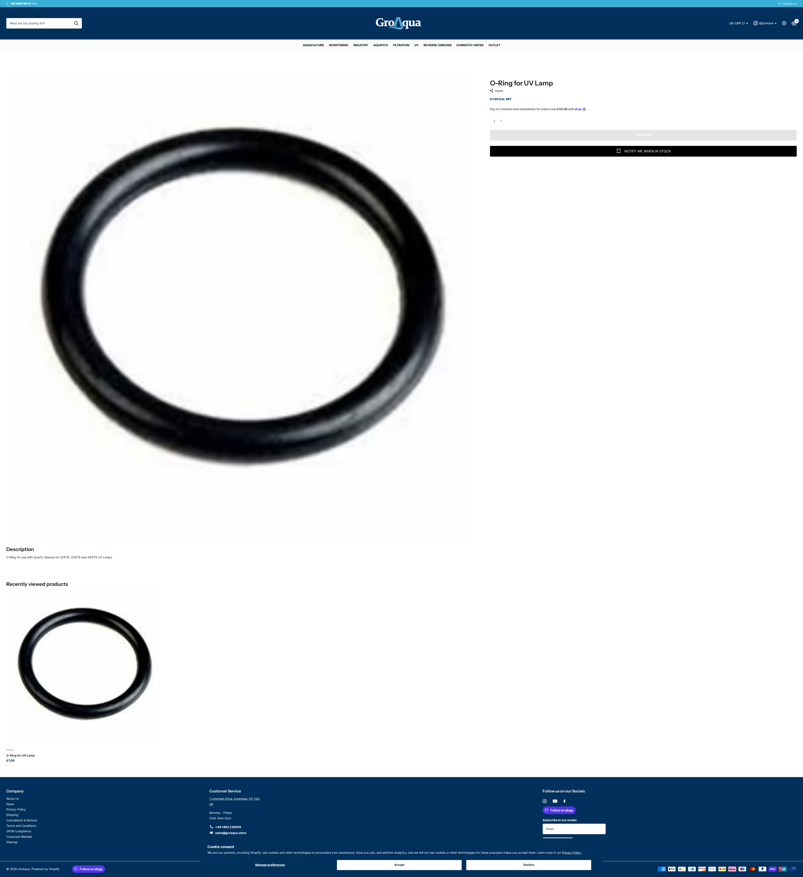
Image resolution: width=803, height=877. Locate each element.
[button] (502, 117)
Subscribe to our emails (560, 820)
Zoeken (76, 23)
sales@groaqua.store (230, 833)
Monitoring (338, 45)
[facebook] (564, 801)
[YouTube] (555, 801)
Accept (399, 865)
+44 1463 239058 (228, 827)
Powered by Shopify (45, 869)
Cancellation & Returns (21, 820)
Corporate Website (19, 836)
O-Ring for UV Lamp (20, 755)
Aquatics (380, 45)
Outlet (494, 45)
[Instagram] (544, 801)
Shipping (12, 815)
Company (15, 791)
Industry (360, 45)
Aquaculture (313, 45)
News (10, 804)
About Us (12, 798)
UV (416, 45)
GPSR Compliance (18, 831)
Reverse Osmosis (438, 45)
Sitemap (12, 842)
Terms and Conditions (21, 825)
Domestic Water (470, 45)
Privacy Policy (571, 852)
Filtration (401, 45)
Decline (528, 865)
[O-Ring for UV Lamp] (84, 667)
